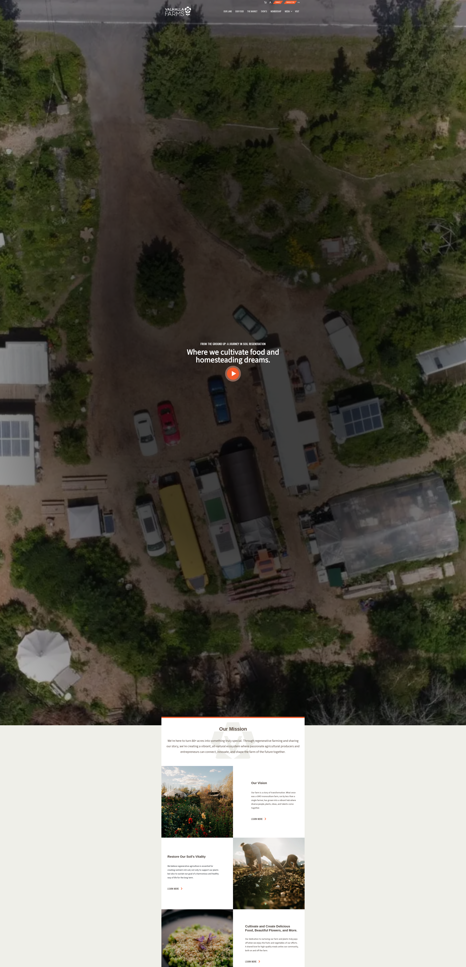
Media (287, 11)
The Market (252, 11)
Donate (278, 2)
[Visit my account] (264, 2)
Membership (276, 11)
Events (264, 11)
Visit (297, 11)
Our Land (228, 11)
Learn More (257, 819)
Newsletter (290, 2)
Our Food (239, 11)
